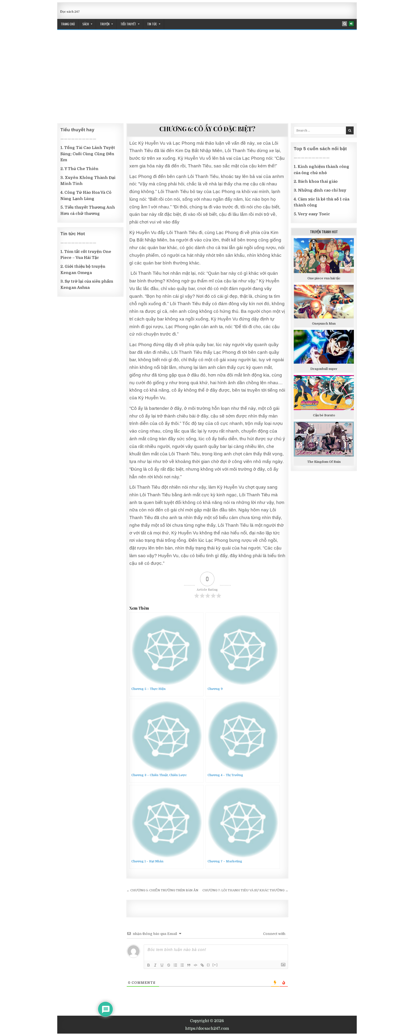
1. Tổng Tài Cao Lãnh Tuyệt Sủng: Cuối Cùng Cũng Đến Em (87, 154)
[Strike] (168, 965)
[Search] (344, 24)
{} (208, 965)
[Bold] (148, 965)
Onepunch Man (324, 323)
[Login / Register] (351, 24)
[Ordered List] (175, 965)
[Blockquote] (188, 965)
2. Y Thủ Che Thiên (79, 169)
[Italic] (155, 965)
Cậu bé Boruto (324, 415)
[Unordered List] (182, 965)
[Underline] (162, 965)
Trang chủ (68, 24)
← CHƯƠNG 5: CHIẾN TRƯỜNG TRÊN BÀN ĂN (162, 890)
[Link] (202, 965)
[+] (215, 965)
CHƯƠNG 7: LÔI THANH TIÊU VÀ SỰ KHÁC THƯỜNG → (245, 890)
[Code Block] (195, 965)
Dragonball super (323, 369)
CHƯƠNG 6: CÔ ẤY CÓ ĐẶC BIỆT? (207, 129)
